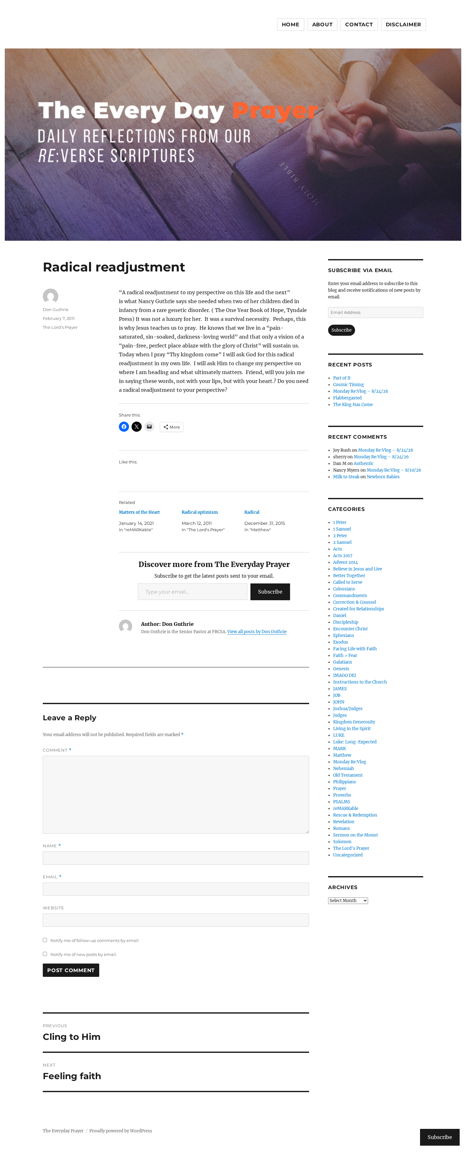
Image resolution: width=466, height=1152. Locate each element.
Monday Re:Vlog (349, 762)
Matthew (342, 755)
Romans (341, 828)
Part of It (342, 378)
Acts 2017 (343, 555)
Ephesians (343, 635)
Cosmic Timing (348, 384)
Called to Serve (347, 582)
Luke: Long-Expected (355, 742)
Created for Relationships (358, 609)
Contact (359, 25)
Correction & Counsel (354, 602)
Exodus (340, 642)
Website (53, 907)
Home (291, 25)
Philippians (344, 782)
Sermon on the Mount (355, 835)
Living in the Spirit (352, 728)
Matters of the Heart (139, 512)
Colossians (344, 589)
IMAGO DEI (344, 675)
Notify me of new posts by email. (83, 954)
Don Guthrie (55, 309)
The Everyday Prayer (63, 1131)
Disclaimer (404, 25)
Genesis (341, 668)
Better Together (349, 575)
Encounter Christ (350, 629)
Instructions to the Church (360, 682)
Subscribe (270, 592)
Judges (340, 715)
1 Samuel (342, 529)
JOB (336, 695)
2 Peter (340, 535)
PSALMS (341, 802)
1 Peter (339, 522)
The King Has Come (353, 404)
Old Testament (348, 775)
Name (52, 846)
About (322, 25)
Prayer (339, 788)
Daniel (339, 615)
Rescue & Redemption (355, 815)
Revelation (343, 821)
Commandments (350, 595)
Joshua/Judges (348, 708)
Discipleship (345, 622)
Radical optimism (200, 512)
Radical (251, 512)
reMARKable (345, 808)
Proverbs (342, 795)
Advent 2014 (345, 562)
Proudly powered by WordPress (120, 1131)
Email (52, 877)
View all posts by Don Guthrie (257, 631)
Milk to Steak (346, 477)
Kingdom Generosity (354, 722)
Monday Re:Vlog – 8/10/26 (394, 470)
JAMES (340, 688)
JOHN (338, 702)
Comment (57, 750)
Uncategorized (348, 855)
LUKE (338, 735)
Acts (337, 549)
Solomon (342, 841)
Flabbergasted (347, 398)
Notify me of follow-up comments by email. (94, 940)
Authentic (364, 463)
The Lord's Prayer (60, 327)
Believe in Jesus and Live (357, 569)
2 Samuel (342, 542)
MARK (339, 748)
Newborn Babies (383, 477)
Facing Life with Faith (355, 649)
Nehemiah (343, 768)
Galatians (342, 662)
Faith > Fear (345, 655)
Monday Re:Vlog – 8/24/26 (360, 391)
